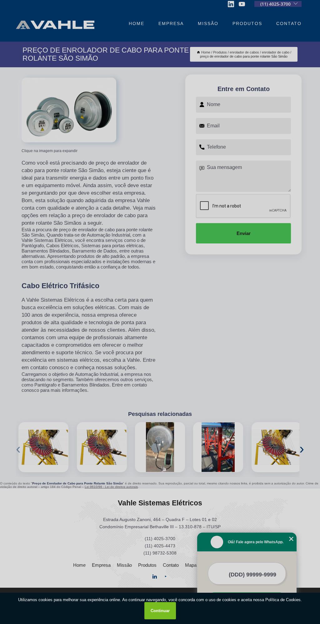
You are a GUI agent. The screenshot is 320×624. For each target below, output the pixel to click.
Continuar (160, 610)
